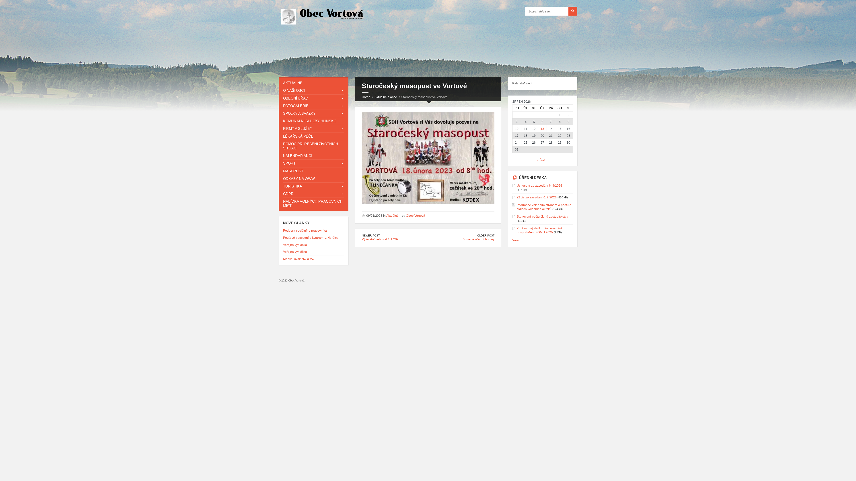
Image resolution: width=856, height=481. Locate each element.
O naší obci (294, 90)
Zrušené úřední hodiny (478, 239)
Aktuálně (392, 215)
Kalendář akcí (297, 156)
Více (515, 240)
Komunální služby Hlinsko (309, 121)
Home (366, 97)
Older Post (485, 235)
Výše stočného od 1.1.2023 (381, 239)
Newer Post (371, 235)
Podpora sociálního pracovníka (305, 230)
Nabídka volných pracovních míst (313, 204)
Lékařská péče (298, 136)
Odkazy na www (299, 179)
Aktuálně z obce (385, 97)
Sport (289, 163)
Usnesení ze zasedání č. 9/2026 (539, 185)
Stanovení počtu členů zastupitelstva (542, 216)
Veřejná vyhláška (295, 245)
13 (542, 128)
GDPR (288, 194)
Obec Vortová (415, 215)
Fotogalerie (296, 106)
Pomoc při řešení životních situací (310, 146)
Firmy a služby (297, 128)
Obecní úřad (295, 98)
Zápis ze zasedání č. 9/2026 (537, 197)
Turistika (292, 186)
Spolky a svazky (299, 113)
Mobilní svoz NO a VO (298, 259)
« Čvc (541, 160)
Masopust (293, 171)
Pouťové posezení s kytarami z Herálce (310, 237)
